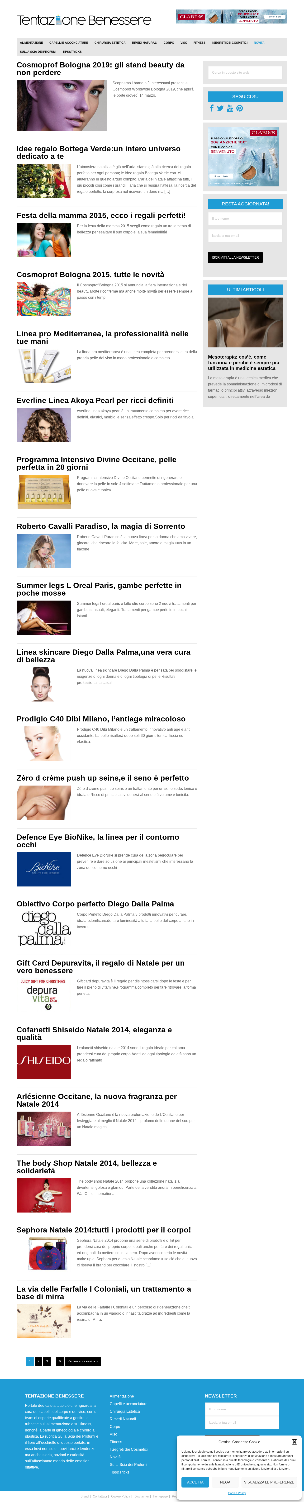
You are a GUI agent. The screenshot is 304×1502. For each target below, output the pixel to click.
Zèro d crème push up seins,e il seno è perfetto (103, 778)
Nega (225, 1482)
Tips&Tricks (119, 1472)
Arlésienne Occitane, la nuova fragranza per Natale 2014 (97, 1100)
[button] (294, 1442)
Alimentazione (122, 1396)
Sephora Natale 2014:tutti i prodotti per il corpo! (104, 1230)
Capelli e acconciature (128, 1404)
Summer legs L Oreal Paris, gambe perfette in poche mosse (99, 589)
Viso (113, 1434)
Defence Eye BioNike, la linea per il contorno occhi (98, 841)
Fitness (116, 1442)
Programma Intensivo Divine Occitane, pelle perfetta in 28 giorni (96, 463)
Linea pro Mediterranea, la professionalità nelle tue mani (103, 337)
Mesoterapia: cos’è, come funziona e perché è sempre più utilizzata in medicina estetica (243, 362)
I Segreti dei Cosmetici (129, 1449)
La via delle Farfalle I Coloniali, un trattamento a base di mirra (104, 1293)
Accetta (195, 1482)
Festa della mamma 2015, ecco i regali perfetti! (101, 215)
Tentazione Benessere (84, 24)
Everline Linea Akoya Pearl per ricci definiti (95, 400)
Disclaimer (141, 1496)
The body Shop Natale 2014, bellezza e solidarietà (87, 1167)
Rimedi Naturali (123, 1419)
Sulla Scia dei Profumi (128, 1464)
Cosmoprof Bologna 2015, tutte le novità (90, 274)
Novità (115, 1457)
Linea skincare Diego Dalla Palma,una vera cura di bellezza (103, 656)
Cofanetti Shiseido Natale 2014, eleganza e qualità (94, 1033)
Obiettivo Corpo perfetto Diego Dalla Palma (95, 904)
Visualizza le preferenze (269, 1482)
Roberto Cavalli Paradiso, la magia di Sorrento (101, 526)
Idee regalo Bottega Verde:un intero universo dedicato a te (99, 152)
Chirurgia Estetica (125, 1411)
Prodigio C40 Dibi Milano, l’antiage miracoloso (101, 719)
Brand (85, 1496)
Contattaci (100, 1496)
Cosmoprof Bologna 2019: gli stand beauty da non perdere (101, 69)
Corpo (115, 1426)
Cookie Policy (237, 1493)
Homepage (160, 1496)
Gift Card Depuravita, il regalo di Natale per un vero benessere (101, 967)
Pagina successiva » (82, 1361)
